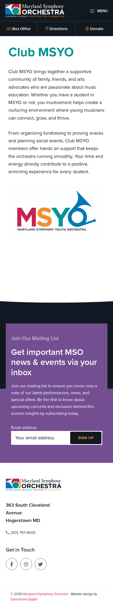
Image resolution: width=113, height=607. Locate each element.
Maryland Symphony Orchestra (45, 593)
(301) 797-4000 (22, 532)
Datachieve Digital (24, 599)
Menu (102, 10)
